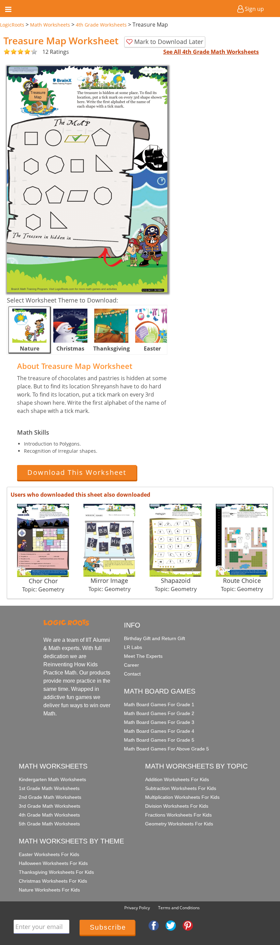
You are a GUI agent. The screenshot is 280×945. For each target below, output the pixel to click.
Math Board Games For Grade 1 (159, 704)
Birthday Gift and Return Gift (154, 638)
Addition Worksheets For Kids (177, 779)
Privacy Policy (137, 908)
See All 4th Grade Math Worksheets (211, 52)
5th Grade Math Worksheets (49, 823)
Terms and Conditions (179, 908)
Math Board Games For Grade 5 (159, 740)
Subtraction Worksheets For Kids (180, 788)
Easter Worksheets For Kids (49, 854)
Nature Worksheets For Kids (49, 890)
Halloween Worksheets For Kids (53, 863)
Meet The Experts (143, 656)
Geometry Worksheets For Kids (179, 823)
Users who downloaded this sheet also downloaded (80, 494)
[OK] (6, 52)
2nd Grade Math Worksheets (50, 797)
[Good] (10, 52)
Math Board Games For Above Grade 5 (166, 749)
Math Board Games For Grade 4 (159, 731)
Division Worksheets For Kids (176, 806)
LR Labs (133, 647)
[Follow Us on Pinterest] (188, 925)
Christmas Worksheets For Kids (53, 881)
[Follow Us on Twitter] (171, 925)
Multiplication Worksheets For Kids (182, 797)
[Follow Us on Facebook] (154, 925)
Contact (132, 674)
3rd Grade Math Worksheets (49, 806)
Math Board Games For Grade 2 (159, 713)
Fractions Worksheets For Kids (178, 815)
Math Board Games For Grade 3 (159, 722)
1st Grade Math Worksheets (49, 788)
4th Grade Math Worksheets (49, 815)
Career (131, 665)
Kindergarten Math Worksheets (52, 779)
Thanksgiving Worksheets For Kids (56, 872)
